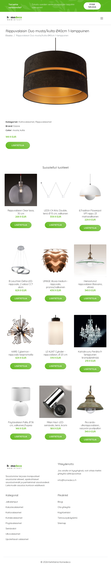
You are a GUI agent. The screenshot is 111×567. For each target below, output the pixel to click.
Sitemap (62, 523)
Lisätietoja (18, 145)
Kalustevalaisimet (14, 507)
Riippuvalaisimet (43, 121)
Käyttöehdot (64, 512)
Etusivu (9, 35)
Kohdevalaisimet (14, 517)
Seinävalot (11, 528)
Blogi (60, 501)
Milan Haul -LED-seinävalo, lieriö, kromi (55, 424)
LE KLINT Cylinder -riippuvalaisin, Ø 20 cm (55, 353)
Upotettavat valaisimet (17, 539)
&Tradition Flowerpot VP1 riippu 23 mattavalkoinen (90, 213)
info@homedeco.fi (67, 480)
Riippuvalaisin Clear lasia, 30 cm (21, 212)
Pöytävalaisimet (14, 523)
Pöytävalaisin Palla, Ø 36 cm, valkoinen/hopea (21, 424)
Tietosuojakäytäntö (67, 517)
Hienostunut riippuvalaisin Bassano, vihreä (90, 284)
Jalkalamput (12, 501)
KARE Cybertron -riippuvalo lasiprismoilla (21, 353)
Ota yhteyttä (64, 507)
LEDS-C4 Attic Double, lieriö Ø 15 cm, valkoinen (55, 212)
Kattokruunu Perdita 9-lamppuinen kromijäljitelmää (90, 354)
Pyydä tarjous (92, 5)
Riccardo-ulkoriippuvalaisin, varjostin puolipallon (90, 425)
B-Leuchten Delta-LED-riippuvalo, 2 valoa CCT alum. (21, 284)
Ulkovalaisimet (13, 533)
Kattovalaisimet (26, 121)
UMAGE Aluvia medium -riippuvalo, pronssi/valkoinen (55, 284)
